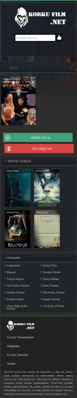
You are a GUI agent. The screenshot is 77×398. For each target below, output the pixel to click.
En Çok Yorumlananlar (20, 337)
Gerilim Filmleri (16, 292)
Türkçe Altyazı (15, 279)
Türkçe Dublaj (50, 279)
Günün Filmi (49, 265)
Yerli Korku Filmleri (18, 285)
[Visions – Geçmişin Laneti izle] (17, 205)
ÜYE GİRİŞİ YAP (42, 148)
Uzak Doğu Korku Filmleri (17, 307)
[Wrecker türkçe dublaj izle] (47, 205)
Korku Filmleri (50, 285)
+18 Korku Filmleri (53, 306)
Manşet (11, 272)
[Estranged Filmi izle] (47, 247)
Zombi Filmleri (15, 299)
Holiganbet (13, 346)
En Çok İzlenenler (17, 354)
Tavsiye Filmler (51, 272)
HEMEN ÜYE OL (41, 137)
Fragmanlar (13, 265)
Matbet (11, 363)
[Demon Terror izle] (18, 124)
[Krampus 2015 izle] (17, 247)
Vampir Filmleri (51, 299)
